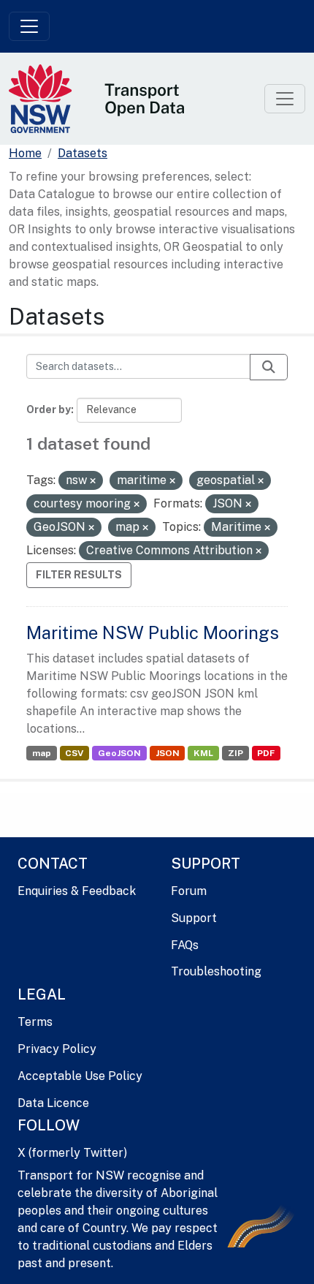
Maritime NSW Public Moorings (152, 632)
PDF (266, 753)
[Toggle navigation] (29, 26)
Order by (48, 409)
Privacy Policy (57, 1049)
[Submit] (269, 367)
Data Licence (53, 1103)
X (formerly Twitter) (72, 1153)
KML (203, 753)
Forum (189, 891)
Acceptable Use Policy (80, 1076)
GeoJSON (119, 753)
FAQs (185, 945)
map (41, 753)
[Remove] (93, 481)
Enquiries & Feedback (77, 891)
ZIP (235, 753)
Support (194, 918)
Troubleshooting (216, 971)
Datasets (82, 153)
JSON (168, 753)
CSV (74, 753)
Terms (35, 1022)
